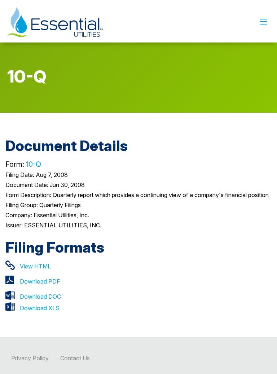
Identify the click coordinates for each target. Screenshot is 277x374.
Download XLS (40, 308)
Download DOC (40, 296)
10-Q (33, 164)
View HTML (35, 266)
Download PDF (40, 281)
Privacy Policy (30, 358)
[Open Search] (263, 22)
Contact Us (75, 358)
